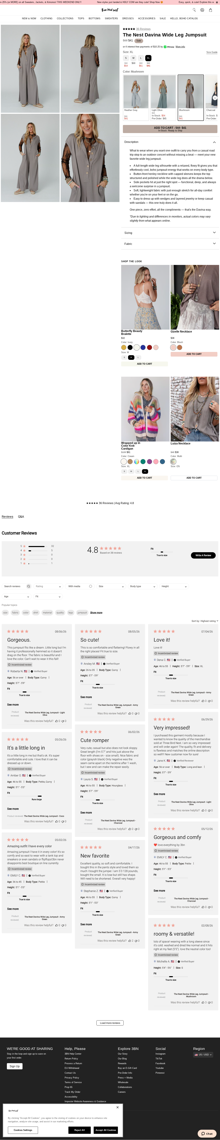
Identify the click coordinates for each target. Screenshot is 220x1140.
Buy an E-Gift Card (127, 1068)
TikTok (159, 1058)
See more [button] (13, 704)
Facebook (160, 1063)
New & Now (29, 18)
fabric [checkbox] (15, 612)
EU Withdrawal (72, 1068)
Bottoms (95, 18)
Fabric (128, 243)
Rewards (122, 1063)
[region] (63, 1120)
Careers (122, 1092)
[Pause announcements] (217, 2)
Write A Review (203, 555)
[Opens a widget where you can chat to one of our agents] (207, 1134)
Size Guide (211, 52)
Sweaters (111, 18)
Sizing (128, 232)
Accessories (147, 18)
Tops (81, 18)
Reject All (79, 1130)
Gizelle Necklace (181, 331)
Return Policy (71, 1058)
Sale (163, 18)
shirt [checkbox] (35, 612)
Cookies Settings (23, 1130)
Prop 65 (68, 1087)
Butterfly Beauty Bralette (131, 332)
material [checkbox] (47, 612)
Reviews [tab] (7, 516)
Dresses (128, 18)
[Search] (194, 10)
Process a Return (73, 1063)
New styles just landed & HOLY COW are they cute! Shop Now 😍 (130, 2)
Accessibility (71, 1097)
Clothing (47, 18)
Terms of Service (73, 1082)
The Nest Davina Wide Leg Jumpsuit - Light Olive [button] (45, 713)
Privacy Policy (72, 1078)
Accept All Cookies (106, 1130)
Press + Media (125, 1078)
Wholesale (123, 1082)
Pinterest (160, 1073)
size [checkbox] (5, 612)
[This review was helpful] (56, 721)
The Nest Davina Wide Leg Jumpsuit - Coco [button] (44, 816)
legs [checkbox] (71, 612)
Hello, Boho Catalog (184, 18)
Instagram (161, 1054)
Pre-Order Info (125, 1073)
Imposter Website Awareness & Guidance (85, 1101)
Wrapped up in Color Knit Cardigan (130, 445)
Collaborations (125, 1087)
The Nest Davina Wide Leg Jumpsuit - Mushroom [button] (191, 995)
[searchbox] (13, 586)
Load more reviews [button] (110, 1023)
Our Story (123, 1054)
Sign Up (15, 1066)
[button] (211, 10)
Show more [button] (96, 612)
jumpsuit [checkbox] (82, 612)
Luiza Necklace (180, 443)
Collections (65, 18)
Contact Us (70, 1073)
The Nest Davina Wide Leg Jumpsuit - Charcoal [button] (118, 821)
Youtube (160, 1068)
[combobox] (48, 586)
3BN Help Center (73, 1054)
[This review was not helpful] (63, 721)
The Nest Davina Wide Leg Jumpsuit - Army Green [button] (118, 706)
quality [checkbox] (60, 612)
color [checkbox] (26, 612)
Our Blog (122, 1058)
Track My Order (72, 1092)
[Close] (117, 1107)
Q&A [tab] (21, 516)
